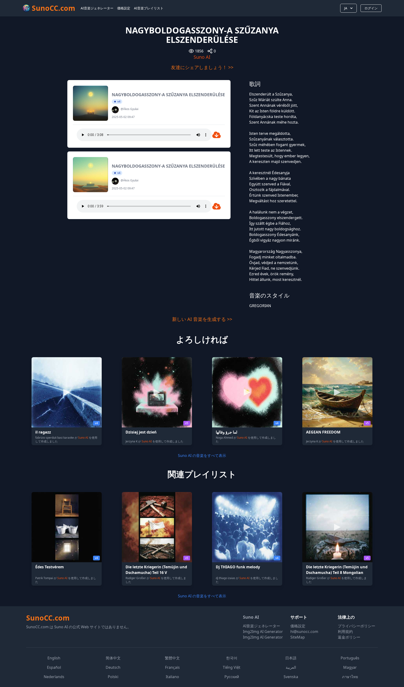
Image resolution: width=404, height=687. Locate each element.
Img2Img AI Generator (263, 631)
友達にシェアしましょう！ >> (202, 67)
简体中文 (113, 658)
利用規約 (345, 631)
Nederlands (54, 676)
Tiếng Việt (231, 667)
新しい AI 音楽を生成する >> (202, 319)
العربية (291, 667)
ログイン (371, 8)
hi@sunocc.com (304, 631)
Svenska (291, 676)
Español (54, 667)
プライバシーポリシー (356, 625)
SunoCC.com (47, 618)
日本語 (290, 658)
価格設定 (123, 8)
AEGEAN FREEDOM (323, 432)
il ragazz (43, 432)
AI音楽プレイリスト (148, 8)
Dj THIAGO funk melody (238, 566)
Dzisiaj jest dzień (141, 432)
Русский (231, 676)
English (53, 658)
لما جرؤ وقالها (226, 432)
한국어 (231, 658)
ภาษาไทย (350, 676)
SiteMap (297, 637)
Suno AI (202, 57)
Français (172, 667)
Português (350, 658)
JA (345, 8)
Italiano (172, 676)
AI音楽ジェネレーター (97, 8)
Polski (113, 676)
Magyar (350, 667)
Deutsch (113, 667)
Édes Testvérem (49, 566)
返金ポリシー (349, 637)
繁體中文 (172, 658)
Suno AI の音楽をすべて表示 (202, 455)
